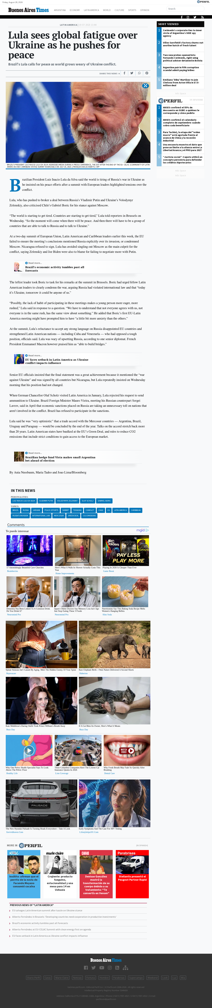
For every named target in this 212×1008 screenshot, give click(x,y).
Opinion (144, 10)
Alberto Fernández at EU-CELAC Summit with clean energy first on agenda (51, 929)
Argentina (60, 10)
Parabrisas (118, 977)
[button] (145, 85)
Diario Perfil (33, 977)
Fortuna (90, 977)
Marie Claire (61, 977)
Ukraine (36, 510)
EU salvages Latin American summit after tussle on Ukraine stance (47, 910)
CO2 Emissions (89, 515)
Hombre (104, 977)
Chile (100, 510)
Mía (183, 977)
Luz (174, 977)
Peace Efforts (51, 510)
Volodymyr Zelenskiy (67, 500)
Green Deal (73, 515)
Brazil (16, 510)
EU (109, 510)
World (107, 10)
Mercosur (59, 515)
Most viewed (168, 24)
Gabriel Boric (104, 500)
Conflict (90, 510)
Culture (119, 10)
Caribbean (136, 510)
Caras (48, 977)
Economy (75, 10)
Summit (65, 510)
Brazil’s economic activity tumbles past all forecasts (54, 268)
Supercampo (136, 977)
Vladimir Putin (46, 500)
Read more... (35, 262)
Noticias (77, 977)
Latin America (91, 10)
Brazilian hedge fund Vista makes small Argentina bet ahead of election (60, 459)
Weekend (153, 977)
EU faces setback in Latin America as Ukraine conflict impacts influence (56, 361)
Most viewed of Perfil (180, 101)
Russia (26, 510)
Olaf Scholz (88, 500)
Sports (132, 10)
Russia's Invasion (20, 515)
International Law (41, 515)
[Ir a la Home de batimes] (106, 960)
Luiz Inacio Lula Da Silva (24, 500)
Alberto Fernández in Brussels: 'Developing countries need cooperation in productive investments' (64, 916)
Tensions (77, 510)
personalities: (19, 497)
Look (165, 977)
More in (12, 845)
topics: (15, 506)
